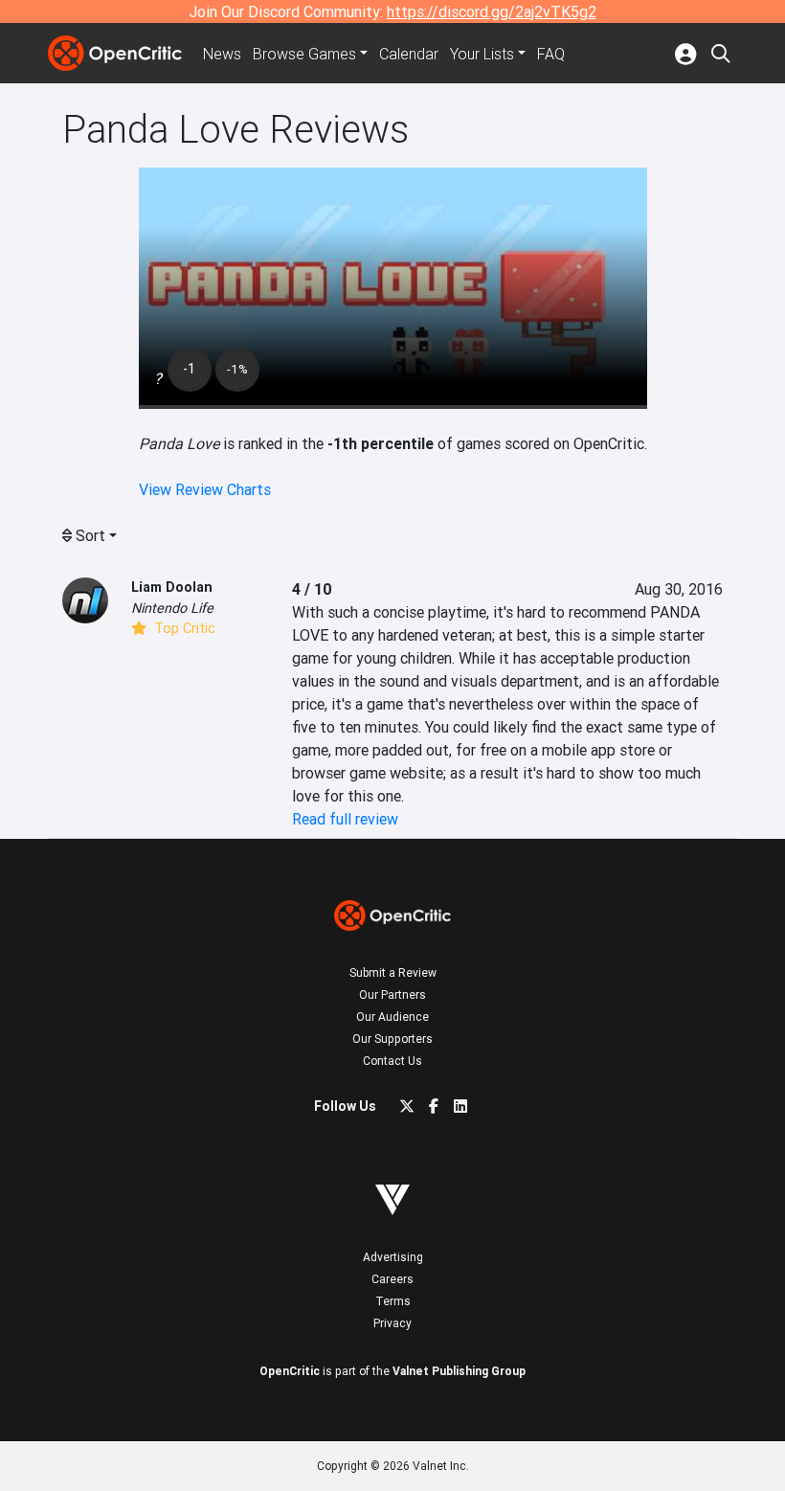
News (222, 53)
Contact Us (392, 1060)
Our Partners (392, 994)
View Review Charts (205, 489)
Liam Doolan (172, 587)
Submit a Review (393, 972)
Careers (392, 1279)
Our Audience (392, 1016)
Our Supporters (392, 1038)
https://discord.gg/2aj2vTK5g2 (491, 11)
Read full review (345, 818)
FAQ (551, 53)
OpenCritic (289, 1371)
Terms (393, 1301)
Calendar (408, 53)
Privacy (392, 1323)
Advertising (393, 1257)
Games (304, 53)
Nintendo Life (172, 608)
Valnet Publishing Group (459, 1371)
